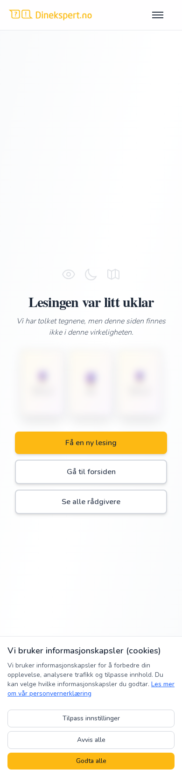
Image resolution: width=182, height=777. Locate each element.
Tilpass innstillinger (91, 718)
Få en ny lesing (91, 443)
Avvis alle (91, 739)
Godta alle (91, 760)
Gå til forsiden (91, 472)
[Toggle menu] (163, 15)
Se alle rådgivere (91, 502)
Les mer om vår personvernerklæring (91, 689)
